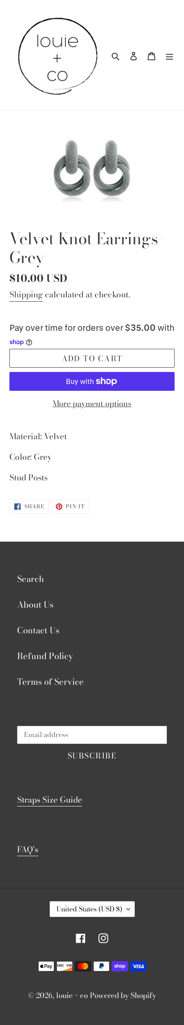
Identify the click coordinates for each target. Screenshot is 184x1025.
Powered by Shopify (123, 995)
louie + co (72, 995)
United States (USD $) (89, 909)
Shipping (26, 294)
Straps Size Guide (49, 800)
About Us (35, 604)
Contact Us (38, 630)
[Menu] (169, 55)
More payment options (92, 403)
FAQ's (27, 849)
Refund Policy (45, 655)
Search (30, 578)
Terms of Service (50, 681)
